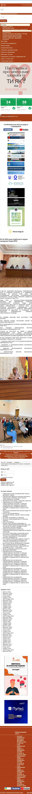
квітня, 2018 (6, 626)
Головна (3, 25)
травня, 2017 (7, 641)
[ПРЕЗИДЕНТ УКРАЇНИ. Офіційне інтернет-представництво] (16, 140)
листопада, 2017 (8, 633)
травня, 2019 (7, 607)
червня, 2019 (7, 606)
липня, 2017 (6, 638)
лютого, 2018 (7, 628)
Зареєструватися (7, 482)
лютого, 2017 (7, 645)
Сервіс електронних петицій (11, 36)
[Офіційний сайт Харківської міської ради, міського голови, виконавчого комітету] (16, 134)
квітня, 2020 (7, 592)
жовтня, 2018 (7, 617)
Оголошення (6, 32)
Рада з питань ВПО (7, 58)
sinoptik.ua (17, 120)
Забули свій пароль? (7, 485)
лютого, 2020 (7, 594)
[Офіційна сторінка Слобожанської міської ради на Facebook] (8, 129)
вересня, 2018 (7, 618)
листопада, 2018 (8, 616)
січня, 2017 (6, 647)
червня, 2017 (7, 640)
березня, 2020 (7, 593)
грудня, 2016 (7, 648)
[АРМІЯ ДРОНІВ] (16, 202)
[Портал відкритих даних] (16, 168)
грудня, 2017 (7, 631)
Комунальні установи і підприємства (13, 56)
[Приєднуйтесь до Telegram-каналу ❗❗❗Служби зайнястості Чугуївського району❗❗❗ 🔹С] (16, 216)
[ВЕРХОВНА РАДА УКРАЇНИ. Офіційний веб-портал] (16, 144)
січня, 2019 (6, 613)
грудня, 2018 (7, 614)
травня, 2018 (7, 624)
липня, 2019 (6, 604)
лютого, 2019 (7, 611)
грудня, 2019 (7, 597)
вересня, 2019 (7, 602)
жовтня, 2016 (7, 651)
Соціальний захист (7, 61)
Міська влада (5, 45)
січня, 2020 (6, 596)
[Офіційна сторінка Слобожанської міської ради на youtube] (24, 129)
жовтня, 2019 (7, 600)
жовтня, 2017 (7, 634)
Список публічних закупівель (12, 38)
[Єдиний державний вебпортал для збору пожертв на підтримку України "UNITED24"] (16, 192)
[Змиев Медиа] (16, 159)
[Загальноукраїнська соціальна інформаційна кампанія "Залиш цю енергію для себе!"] (16, 231)
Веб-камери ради (8, 28)
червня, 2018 (7, 623)
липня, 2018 (6, 621)
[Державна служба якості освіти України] (16, 177)
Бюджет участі (7, 26)
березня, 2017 (7, 644)
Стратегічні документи (8, 43)
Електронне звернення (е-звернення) (15, 29)
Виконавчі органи (7, 54)
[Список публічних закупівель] (16, 184)
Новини (4, 31)
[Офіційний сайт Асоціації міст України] (15, 164)
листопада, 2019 (8, 599)
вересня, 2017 (7, 635)
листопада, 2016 (8, 650)
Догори (29, 792)
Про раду (4, 41)
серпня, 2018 (7, 620)
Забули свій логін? (7, 483)
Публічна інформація (8, 52)
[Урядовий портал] (16, 148)
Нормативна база (7, 47)
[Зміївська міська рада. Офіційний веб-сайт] (16, 137)
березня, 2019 (7, 610)
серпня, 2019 (7, 603)
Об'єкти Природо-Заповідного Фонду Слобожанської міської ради (14, 34)
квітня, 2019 (6, 609)
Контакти (5, 39)
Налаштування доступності (9, 13)
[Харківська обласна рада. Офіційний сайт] (16, 152)
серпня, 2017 (7, 637)
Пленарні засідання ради (9, 50)
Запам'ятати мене (7, 477)
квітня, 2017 (6, 643)
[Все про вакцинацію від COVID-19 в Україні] (16, 172)
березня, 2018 (7, 627)
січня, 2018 (6, 630)
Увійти (3, 480)
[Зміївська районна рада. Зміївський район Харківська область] (16, 156)
